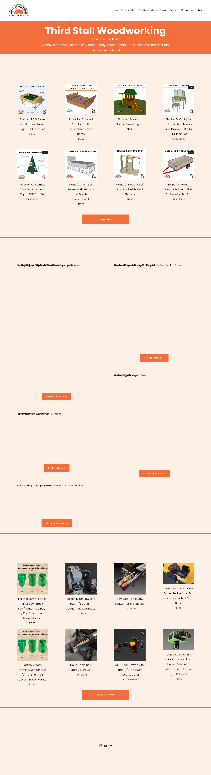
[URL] (192, 10)
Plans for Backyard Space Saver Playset (129, 121)
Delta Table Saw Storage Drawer (81, 667)
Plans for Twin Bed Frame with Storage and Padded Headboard (81, 192)
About (154, 10)
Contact (164, 10)
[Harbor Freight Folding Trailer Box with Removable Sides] (147, 260)
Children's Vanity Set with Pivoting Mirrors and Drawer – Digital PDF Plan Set (179, 126)
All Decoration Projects (154, 473)
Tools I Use (144, 10)
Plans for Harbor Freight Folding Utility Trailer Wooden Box (179, 189)
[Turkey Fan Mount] (125, 371)
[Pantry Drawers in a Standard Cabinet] (40, 409)
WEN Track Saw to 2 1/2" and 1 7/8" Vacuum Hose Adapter (130, 670)
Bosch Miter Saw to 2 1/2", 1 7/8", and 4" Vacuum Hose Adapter (81, 603)
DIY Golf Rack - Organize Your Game (38, 265)
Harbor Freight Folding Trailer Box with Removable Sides (147, 265)
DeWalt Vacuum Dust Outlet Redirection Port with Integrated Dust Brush (179, 596)
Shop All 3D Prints (105, 694)
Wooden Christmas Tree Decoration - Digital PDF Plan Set (32, 189)
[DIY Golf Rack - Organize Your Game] (38, 260)
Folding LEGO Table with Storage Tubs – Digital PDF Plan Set (32, 124)
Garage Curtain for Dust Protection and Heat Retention (50, 485)
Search (173, 10)
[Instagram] (182, 10)
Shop (133, 10)
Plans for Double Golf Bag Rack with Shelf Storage (130, 189)
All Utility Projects (56, 468)
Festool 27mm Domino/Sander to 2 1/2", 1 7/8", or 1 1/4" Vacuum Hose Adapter (32, 672)
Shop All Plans (105, 219)
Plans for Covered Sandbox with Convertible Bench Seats (81, 126)
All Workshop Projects (56, 523)
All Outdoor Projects (154, 357)
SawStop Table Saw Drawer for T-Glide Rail (130, 601)
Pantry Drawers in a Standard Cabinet (40, 414)
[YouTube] (187, 10)
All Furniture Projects (56, 396)
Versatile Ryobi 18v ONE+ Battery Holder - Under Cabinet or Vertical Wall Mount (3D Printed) (179, 664)
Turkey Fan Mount (125, 375)
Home (116, 10)
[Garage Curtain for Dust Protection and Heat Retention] (50, 481)
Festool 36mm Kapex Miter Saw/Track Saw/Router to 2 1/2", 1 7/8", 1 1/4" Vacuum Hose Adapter (32, 608)
